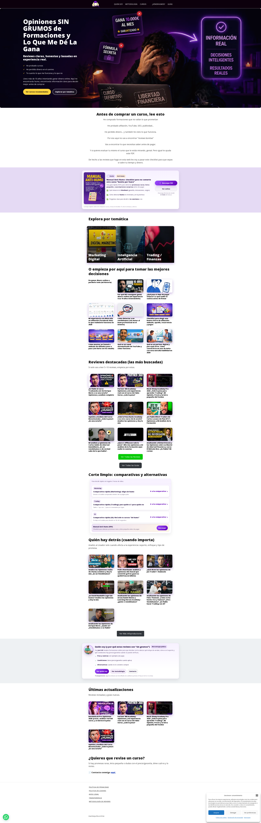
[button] (257, 795)
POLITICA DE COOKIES (97, 791)
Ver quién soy (102, 671)
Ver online (166, 189)
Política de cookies (221, 817)
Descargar (162, 528)
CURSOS (143, 4)
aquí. (113, 772)
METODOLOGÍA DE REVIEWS (100, 801)
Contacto (132, 671)
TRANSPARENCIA (95, 798)
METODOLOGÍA (131, 4)
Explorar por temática (64, 92)
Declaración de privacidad (235, 817)
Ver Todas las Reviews (130, 457)
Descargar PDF (167, 183)
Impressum (247, 817)
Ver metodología (118, 671)
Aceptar (216, 813)
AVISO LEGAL (94, 794)
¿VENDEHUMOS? (158, 4)
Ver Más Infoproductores (130, 633)
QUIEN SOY (118, 4)
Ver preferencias (250, 813)
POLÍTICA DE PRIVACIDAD (99, 787)
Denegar (233, 813)
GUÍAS (170, 4)
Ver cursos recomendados (37, 92)
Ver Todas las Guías (130, 465)
